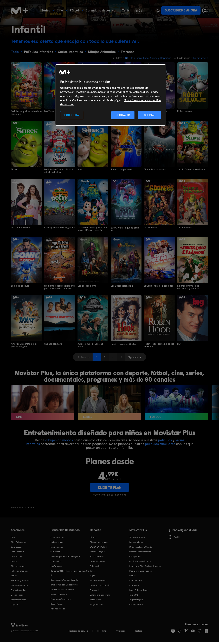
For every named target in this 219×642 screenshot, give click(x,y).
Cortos (14, 561)
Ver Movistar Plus (137, 537)
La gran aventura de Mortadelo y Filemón (188, 287)
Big (179, 343)
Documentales (17, 595)
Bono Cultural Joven (138, 590)
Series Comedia (18, 590)
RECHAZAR (123, 115)
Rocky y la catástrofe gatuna (59, 227)
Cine (60, 10)
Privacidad (120, 631)
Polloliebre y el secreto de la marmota (26, 112)
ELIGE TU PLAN (109, 487)
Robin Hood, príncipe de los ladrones (159, 345)
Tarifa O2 (133, 595)
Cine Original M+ (18, 542)
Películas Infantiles (19, 571)
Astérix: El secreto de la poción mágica (23, 345)
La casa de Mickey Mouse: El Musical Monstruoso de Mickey (93, 229)
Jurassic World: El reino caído (90, 345)
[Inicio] (19, 10)
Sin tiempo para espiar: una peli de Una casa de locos (59, 287)
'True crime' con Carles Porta (64, 585)
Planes (132, 576)
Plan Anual (134, 585)
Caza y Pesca (56, 604)
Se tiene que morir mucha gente (65, 556)
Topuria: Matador (98, 580)
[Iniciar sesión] (205, 10)
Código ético (135, 556)
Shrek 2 (82, 169)
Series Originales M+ (20, 580)
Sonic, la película (20, 285)
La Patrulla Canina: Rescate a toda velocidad (59, 171)
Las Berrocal (56, 566)
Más (139, 10)
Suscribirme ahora (181, 10)
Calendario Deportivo (100, 595)
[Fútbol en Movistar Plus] (176, 402)
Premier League (97, 552)
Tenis (125, 10)
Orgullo (14, 604)
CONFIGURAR (72, 115)
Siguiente (133, 357)
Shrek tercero (184, 227)
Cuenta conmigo (53, 343)
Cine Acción (16, 556)
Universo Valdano (98, 561)
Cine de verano (18, 566)
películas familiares (160, 444)
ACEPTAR (150, 115)
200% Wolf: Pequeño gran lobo (125, 229)
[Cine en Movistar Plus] (42, 402)
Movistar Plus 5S (57, 609)
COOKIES (138, 631)
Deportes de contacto (100, 585)
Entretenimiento (18, 599)
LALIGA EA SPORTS (98, 547)
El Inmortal (55, 561)
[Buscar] (158, 10)
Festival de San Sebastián (62, 589)
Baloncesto (95, 566)
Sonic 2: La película (121, 169)
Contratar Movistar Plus (140, 561)
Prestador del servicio (78, 631)
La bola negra (56, 542)
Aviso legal (102, 631)
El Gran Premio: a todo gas (158, 285)
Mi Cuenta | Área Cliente (140, 547)
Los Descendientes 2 (122, 285)
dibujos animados (59, 440)
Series (46, 10)
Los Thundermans (20, 227)
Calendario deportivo (100, 10)
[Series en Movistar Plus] (109, 402)
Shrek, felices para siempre (192, 169)
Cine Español (17, 547)
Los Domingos (56, 547)
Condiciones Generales (140, 552)
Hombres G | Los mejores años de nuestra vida (69, 573)
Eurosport (94, 590)
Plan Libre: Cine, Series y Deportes (145, 566)
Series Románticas (19, 585)
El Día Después (97, 556)
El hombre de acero (154, 169)
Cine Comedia (17, 552)
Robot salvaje (184, 111)
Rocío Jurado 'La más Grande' (64, 580)
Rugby (92, 576)
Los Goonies (150, 227)
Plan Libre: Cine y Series (140, 571)
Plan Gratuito (135, 580)
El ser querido (56, 537)
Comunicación (136, 604)
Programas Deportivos (60, 599)
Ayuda (176, 537)
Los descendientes (88, 285)
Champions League (99, 542)
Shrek (14, 169)
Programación (96, 604)
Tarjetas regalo (136, 599)
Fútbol (74, 10)
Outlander (55, 552)
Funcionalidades (136, 542)
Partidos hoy (95, 599)
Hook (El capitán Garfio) (123, 344)
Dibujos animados (58, 594)
